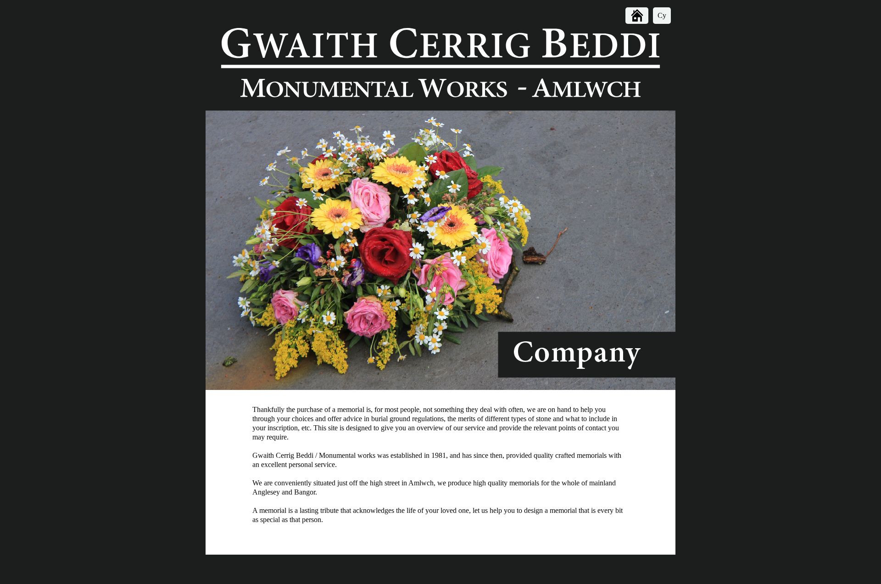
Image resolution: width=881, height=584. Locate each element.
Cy (662, 15)
